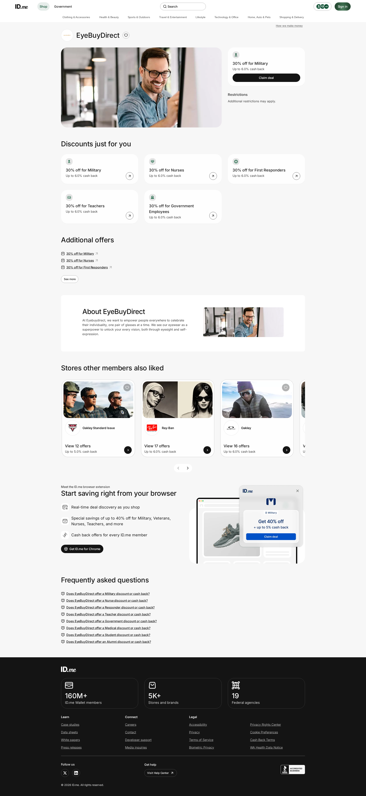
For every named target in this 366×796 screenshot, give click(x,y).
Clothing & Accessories (76, 17)
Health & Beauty (109, 17)
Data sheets (69, 732)
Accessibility (198, 724)
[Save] (127, 387)
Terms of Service (201, 740)
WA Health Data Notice (266, 747)
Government (63, 6)
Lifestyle (200, 17)
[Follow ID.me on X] (65, 773)
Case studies (70, 724)
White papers (70, 740)
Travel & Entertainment (173, 17)
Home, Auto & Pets (259, 17)
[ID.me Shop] (24, 6)
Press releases (71, 747)
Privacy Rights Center (265, 724)
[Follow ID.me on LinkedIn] (76, 773)
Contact (130, 732)
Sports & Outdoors (139, 17)
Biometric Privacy (201, 747)
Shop (43, 6)
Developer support (138, 740)
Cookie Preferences (264, 732)
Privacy (194, 732)
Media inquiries (136, 747)
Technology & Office (226, 17)
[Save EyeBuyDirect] (126, 35)
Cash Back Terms (262, 740)
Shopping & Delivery (291, 17)
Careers (130, 724)
